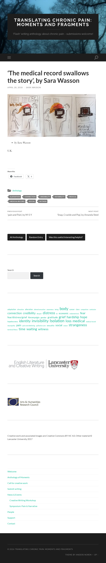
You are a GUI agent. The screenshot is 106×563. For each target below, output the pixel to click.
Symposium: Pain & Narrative (23, 506)
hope (83, 317)
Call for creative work (17, 483)
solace (65, 325)
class (78, 309)
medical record (17, 201)
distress (49, 312)
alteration (29, 309)
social (32, 201)
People (10, 512)
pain (18, 325)
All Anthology (16, 237)
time (22, 329)
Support (11, 517)
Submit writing (14, 489)
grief (62, 317)
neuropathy (11, 325)
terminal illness (12, 329)
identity (25, 320)
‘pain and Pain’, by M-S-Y (19, 213)
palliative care (41, 325)
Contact (11, 523)
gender (44, 317)
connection (30, 197)
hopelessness (12, 321)
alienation (15, 197)
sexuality (50, 325)
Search (10, 270)
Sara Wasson (33, 87)
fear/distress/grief (17, 317)
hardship (73, 317)
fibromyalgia (33, 317)
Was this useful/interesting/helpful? (66, 237)
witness (43, 201)
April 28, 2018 (15, 87)
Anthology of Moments (18, 477)
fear (83, 313)
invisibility (60, 197)
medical (72, 197)
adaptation (11, 309)
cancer (72, 309)
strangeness (78, 325)
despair (39, 313)
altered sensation (39, 309)
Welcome (11, 471)
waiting (31, 329)
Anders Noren (84, 555)
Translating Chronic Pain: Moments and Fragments (53, 22)
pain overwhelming (28, 325)
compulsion (84, 309)
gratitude (53, 317)
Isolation (57, 320)
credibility (45, 197)
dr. (57, 313)
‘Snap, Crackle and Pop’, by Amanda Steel (78, 213)
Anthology (17, 190)
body (64, 308)
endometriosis (74, 313)
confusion (92, 309)
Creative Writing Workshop (23, 500)
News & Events (14, 494)
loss (68, 320)
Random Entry (36, 237)
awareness (50, 309)
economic (63, 313)
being (57, 309)
